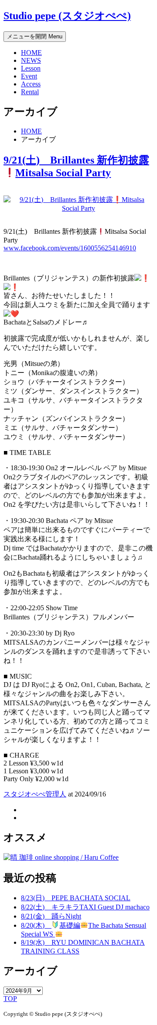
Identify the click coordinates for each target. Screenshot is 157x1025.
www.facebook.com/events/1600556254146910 (69, 248)
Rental (30, 92)
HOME (31, 52)
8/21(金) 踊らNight (51, 916)
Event (29, 76)
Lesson (31, 68)
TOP (10, 998)
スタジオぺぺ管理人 (34, 794)
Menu (34, 36)
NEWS (31, 60)
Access (31, 84)
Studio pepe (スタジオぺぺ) (67, 15)
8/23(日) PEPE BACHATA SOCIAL (75, 898)
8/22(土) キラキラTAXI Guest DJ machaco (85, 907)
